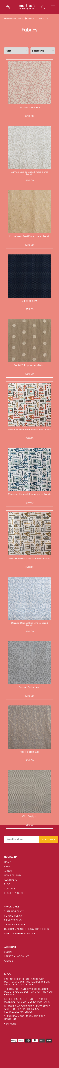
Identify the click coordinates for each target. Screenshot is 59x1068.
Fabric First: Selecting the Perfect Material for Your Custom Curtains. (27, 1000)
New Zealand (12, 875)
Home (7, 862)
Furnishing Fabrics (14, 18)
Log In (8, 952)
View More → (11, 1023)
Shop (7, 866)
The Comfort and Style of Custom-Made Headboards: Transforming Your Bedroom (28, 992)
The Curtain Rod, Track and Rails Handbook (25, 1017)
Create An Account (16, 956)
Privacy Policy (13, 920)
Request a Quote (14, 893)
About (8, 871)
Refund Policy (13, 915)
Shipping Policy (14, 911)
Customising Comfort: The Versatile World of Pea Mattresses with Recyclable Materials (27, 1009)
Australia (10, 879)
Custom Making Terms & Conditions (26, 929)
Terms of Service (15, 924)
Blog (7, 884)
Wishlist (9, 960)
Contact (9, 888)
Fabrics (30, 18)
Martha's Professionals (19, 933)
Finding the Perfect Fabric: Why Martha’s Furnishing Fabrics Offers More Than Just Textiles (27, 982)
